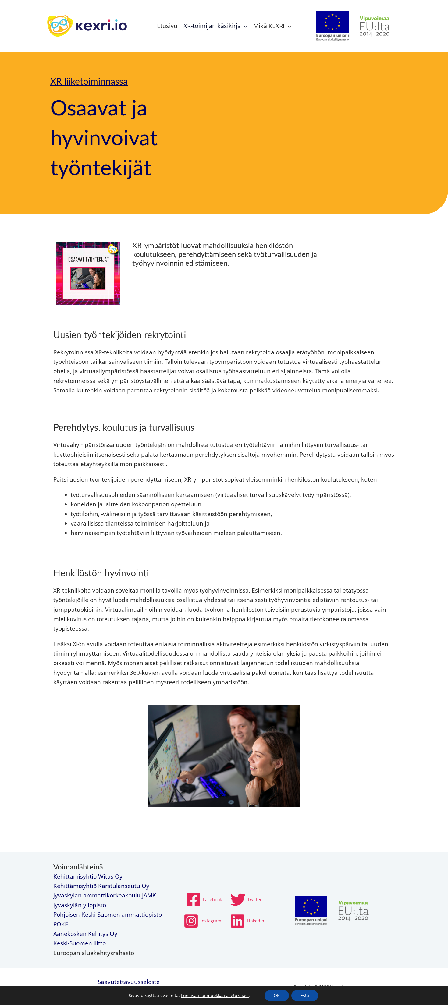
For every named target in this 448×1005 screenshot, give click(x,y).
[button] (244, 26)
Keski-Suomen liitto (79, 943)
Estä (304, 995)
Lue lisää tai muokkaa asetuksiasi (215, 995)
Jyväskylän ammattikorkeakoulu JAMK (104, 895)
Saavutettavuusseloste (129, 982)
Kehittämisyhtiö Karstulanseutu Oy (101, 886)
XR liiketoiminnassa (89, 82)
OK (277, 995)
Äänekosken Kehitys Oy (85, 934)
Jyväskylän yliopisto (79, 905)
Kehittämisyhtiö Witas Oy (88, 876)
